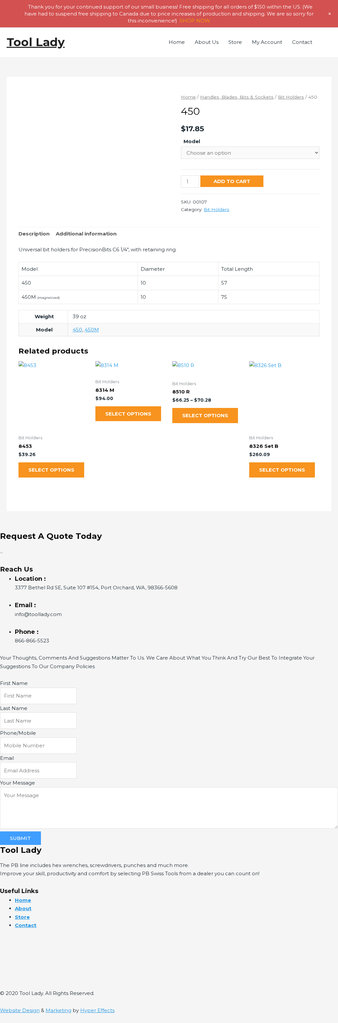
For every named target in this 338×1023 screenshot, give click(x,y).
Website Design (20, 1010)
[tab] (34, 234)
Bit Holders (291, 97)
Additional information (86, 234)
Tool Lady (36, 42)
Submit (20, 838)
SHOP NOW (195, 20)
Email (7, 758)
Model (192, 141)
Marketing (58, 1010)
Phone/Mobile (18, 733)
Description (34, 234)
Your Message (17, 783)
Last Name (13, 708)
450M (91, 329)
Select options (51, 470)
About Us (207, 42)
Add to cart (232, 181)
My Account (267, 42)
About (23, 908)
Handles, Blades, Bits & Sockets (237, 97)
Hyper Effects (97, 1010)
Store (235, 42)
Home (177, 42)
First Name (14, 683)
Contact (302, 42)
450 (77, 329)
